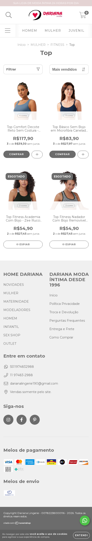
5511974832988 (22, 367)
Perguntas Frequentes (67, 321)
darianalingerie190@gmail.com (34, 383)
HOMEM (29, 31)
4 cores (23, 115)
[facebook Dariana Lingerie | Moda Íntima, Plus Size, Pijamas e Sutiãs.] (22, 420)
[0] (82, 16)
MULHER (53, 31)
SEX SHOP (11, 335)
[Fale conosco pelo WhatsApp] (85, 520)
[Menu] (8, 30)
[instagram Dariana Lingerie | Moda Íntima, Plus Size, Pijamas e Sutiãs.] (8, 420)
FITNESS (57, 45)
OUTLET (9, 344)
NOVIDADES (13, 285)
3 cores (69, 115)
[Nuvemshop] (17, 523)
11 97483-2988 (21, 375)
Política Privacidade (64, 304)
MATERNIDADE (16, 302)
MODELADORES (16, 310)
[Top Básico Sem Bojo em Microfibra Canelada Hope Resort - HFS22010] (83, 154)
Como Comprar (61, 337)
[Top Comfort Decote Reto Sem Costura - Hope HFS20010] (37, 154)
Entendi (81, 535)
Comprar (16, 154)
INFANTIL (11, 327)
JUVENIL (76, 31)
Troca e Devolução (63, 312)
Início (21, 45)
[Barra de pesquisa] (8, 15)
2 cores (23, 205)
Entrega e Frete (61, 329)
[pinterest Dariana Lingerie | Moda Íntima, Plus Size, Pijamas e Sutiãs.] (35, 420)
